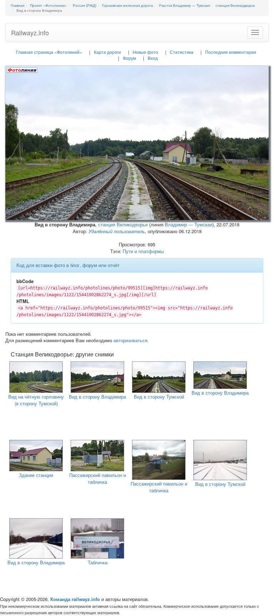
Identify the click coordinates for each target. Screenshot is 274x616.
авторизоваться (130, 340)
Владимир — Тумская (188, 224)
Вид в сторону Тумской (159, 396)
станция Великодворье (123, 224)
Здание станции (36, 475)
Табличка (97, 562)
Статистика (181, 52)
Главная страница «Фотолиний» (49, 52)
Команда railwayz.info (75, 599)
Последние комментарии (230, 52)
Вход (153, 58)
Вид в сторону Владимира (97, 396)
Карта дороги (107, 52)
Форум (129, 58)
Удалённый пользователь (116, 231)
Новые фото (145, 52)
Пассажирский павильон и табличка (97, 478)
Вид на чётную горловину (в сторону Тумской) (36, 400)
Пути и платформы (143, 251)
